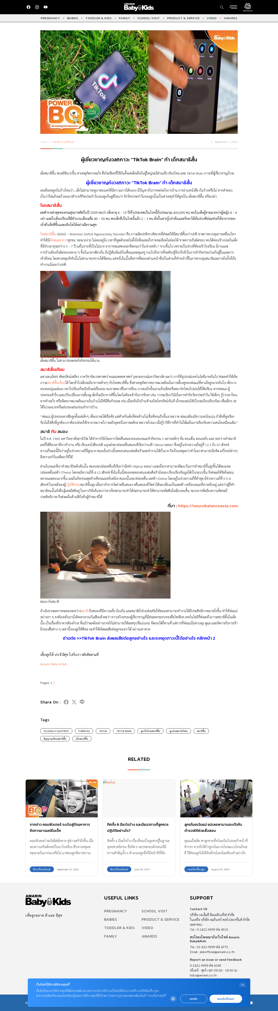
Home (44, 141)
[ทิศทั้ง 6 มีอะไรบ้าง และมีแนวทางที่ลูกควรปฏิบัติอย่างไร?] (139, 798)
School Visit (148, 18)
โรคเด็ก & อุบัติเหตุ (63, 141)
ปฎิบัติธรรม (73, 484)
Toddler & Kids (98, 18)
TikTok (103, 731)
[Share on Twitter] (74, 702)
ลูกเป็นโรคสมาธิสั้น (150, 731)
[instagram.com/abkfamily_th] (37, 7)
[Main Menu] (233, 7)
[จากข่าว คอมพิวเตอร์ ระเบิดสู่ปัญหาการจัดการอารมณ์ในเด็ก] (62, 798)
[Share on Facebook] (66, 702)
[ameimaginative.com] (248, 6)
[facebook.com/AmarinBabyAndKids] (28, 7)
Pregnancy (50, 18)
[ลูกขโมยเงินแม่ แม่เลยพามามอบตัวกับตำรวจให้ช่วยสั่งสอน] (216, 798)
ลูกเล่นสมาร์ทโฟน (179, 731)
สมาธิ (84, 611)
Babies (72, 18)
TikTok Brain (123, 731)
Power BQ (84, 731)
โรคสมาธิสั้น (48, 234)
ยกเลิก (193, 999)
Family (124, 18)
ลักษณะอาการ (58, 240)
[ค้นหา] (221, 7)
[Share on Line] (82, 702)
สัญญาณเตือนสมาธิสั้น (55, 738)
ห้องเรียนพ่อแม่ (42, 869)
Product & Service (183, 18)
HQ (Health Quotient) (56, 731)
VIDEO (212, 18)
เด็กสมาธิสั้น (82, 738)
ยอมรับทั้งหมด (225, 999)
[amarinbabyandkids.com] (139, 7)
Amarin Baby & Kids (53, 664)
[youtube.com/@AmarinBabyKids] (46, 7)
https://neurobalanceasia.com (208, 506)
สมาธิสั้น (201, 731)
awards (231, 18)
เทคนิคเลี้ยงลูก (196, 869)
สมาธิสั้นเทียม (56, 383)
